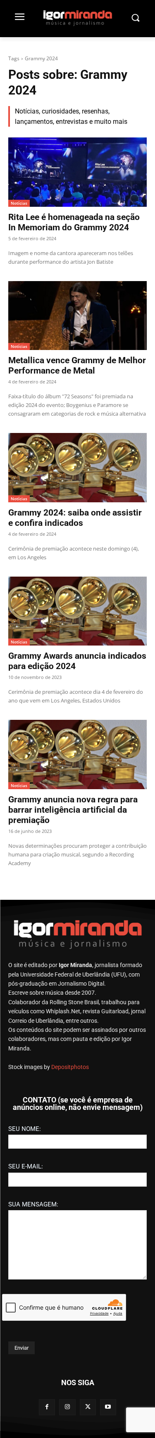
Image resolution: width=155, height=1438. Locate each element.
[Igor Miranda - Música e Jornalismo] (77, 17)
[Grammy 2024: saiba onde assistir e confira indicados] (77, 467)
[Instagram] (67, 1407)
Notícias (19, 203)
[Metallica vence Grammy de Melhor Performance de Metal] (77, 315)
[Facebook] (47, 1407)
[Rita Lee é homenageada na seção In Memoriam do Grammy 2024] (77, 172)
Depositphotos (70, 1067)
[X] (88, 1407)
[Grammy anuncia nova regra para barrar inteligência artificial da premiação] (77, 754)
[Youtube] (108, 1407)
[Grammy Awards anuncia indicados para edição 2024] (77, 611)
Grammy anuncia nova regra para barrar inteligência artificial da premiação (73, 810)
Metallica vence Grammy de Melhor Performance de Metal (77, 365)
